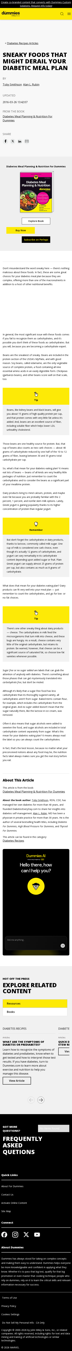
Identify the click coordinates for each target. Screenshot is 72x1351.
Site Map (6, 1211)
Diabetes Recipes (13, 841)
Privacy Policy (8, 1306)
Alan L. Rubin (31, 84)
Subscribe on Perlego (36, 239)
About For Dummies (12, 1186)
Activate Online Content (14, 1202)
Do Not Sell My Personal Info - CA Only (23, 1322)
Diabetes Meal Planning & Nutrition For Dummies (27, 118)
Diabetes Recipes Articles (22, 43)
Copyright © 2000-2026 (14, 1330)
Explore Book (36, 221)
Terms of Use (9, 1297)
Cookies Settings (10, 1314)
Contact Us (7, 1194)
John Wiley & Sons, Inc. (42, 1330)
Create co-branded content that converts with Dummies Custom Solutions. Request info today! (36, 4)
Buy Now (21, 230)
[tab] (35, 1003)
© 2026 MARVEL (10, 1347)
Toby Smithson (12, 84)
